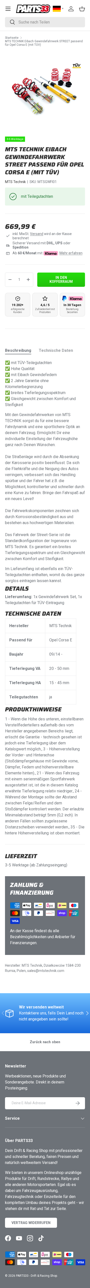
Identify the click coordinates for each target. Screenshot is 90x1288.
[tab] (18, 350)
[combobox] (45, 22)
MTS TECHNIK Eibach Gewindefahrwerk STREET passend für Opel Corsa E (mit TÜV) (44, 43)
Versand (36, 234)
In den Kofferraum (61, 280)
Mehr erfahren (71, 253)
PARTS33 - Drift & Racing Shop (36, 1275)
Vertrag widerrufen (31, 1223)
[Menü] (8, 8)
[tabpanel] (45, 598)
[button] (82, 8)
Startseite (11, 38)
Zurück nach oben (45, 1042)
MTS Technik (15, 182)
